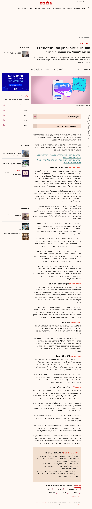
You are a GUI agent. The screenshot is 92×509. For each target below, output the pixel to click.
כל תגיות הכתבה (76, 496)
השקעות (19, 170)
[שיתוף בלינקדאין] (88, 132)
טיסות (48, 489)
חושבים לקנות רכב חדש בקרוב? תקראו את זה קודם (12, 164)
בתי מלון (75, 493)
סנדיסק (19, 151)
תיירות (64, 493)
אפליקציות (52, 493)
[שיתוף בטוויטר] (33, 69)
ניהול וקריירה (25, 8)
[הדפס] (61, 69)
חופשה (60, 489)
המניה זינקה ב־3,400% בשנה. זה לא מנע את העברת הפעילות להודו (11, 154)
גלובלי (31, 8)
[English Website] (89, 8)
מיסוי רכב (19, 161)
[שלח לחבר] (88, 137)
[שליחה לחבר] (48, 69)
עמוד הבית (87, 37)
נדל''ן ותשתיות (50, 8)
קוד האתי (44, 502)
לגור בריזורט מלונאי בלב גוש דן (12, 234)
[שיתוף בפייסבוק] (43, 69)
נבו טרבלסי (87, 69)
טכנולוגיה (37, 8)
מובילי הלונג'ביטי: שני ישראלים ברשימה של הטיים (12, 53)
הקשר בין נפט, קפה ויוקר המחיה (12, 224)
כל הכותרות (69, 8)
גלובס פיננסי (77, 8)
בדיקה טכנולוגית (85, 43)
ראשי (83, 8)
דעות (19, 8)
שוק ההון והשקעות (60, 8)
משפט (43, 8)
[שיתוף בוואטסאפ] (38, 69)
